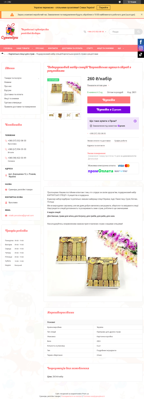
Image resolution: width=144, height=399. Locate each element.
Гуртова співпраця (12, 102)
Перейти (103, 7)
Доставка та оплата (72, 48)
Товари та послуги (12, 78)
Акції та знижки (105, 48)
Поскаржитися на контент (71, 396)
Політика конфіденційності (94, 396)
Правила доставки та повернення (20, 107)
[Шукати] (138, 32)
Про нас (40, 48)
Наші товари (22, 48)
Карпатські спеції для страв (21, 54)
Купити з (104, 109)
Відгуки (7, 90)
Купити (109, 100)
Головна (8, 48)
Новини (7, 82)
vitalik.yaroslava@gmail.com (21, 215)
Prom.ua (85, 394)
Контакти (53, 48)
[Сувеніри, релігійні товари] (9, 31)
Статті (90, 48)
